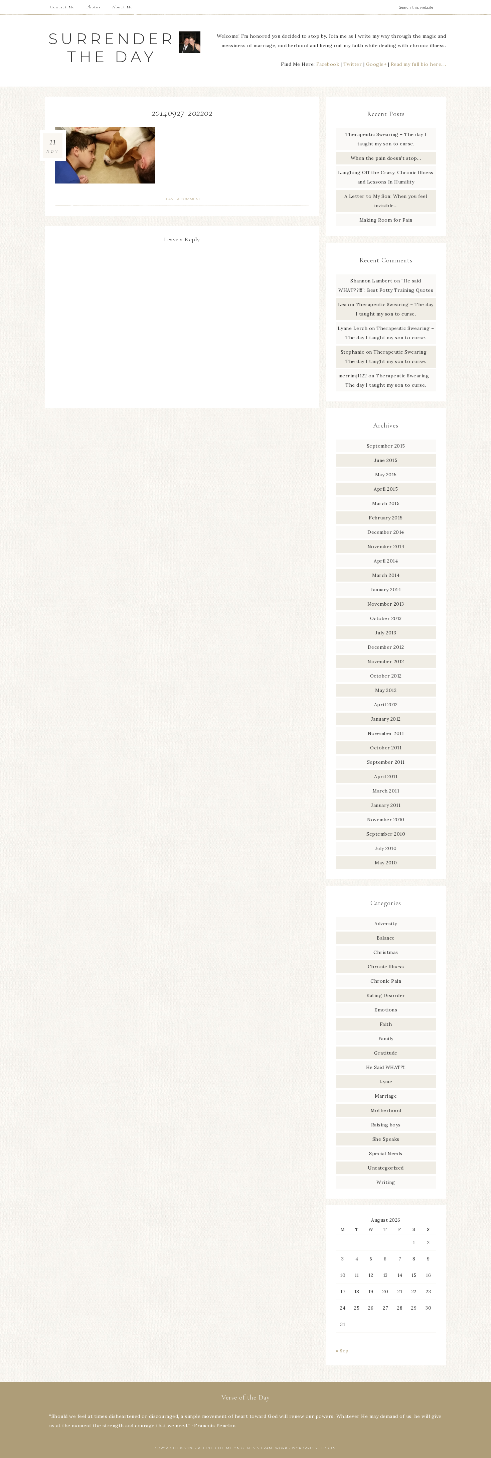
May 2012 (385, 690)
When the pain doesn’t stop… (386, 158)
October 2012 (386, 676)
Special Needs (385, 1153)
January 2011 (385, 805)
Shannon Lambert (371, 281)
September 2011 (386, 762)
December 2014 (385, 532)
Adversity (385, 924)
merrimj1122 (352, 376)
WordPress (304, 1448)
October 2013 (386, 618)
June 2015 (385, 460)
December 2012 (386, 647)
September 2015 (386, 446)
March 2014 (385, 575)
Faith (386, 1024)
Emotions (385, 1010)
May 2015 (386, 475)
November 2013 (385, 604)
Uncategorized (386, 1168)
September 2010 (385, 834)
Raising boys (386, 1125)
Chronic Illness (386, 967)
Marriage (386, 1096)
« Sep (342, 1351)
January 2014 (386, 590)
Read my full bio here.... (418, 64)
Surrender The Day (111, 47)
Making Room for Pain (386, 220)
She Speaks (385, 1139)
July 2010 (386, 848)
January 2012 (386, 719)
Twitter (352, 64)
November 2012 (385, 661)
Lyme (385, 1082)
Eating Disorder (385, 995)
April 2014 (386, 561)
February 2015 (386, 518)
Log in (328, 1448)
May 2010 (386, 863)
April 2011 (385, 776)
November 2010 (385, 820)
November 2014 (385, 546)
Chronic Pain (385, 981)
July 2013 (385, 633)
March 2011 (385, 791)
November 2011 (386, 733)
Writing (385, 1182)
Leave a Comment (182, 199)
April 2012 (386, 705)
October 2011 (385, 748)
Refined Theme (215, 1448)
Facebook (327, 64)
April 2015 (386, 489)
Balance (386, 938)
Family (385, 1039)
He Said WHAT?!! (386, 1067)
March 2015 (385, 503)
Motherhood (385, 1110)
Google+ (376, 64)
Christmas (385, 952)
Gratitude (385, 1053)
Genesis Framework (264, 1448)
